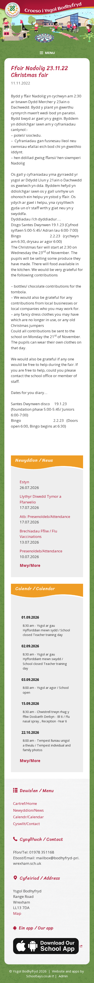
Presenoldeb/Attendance (41, 550)
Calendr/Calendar (28, 816)
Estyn (24, 481)
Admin (63, 976)
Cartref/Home (25, 803)
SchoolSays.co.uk (38, 976)
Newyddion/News (28, 810)
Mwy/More (30, 565)
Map (17, 913)
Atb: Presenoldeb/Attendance (45, 516)
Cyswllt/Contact (26, 823)
